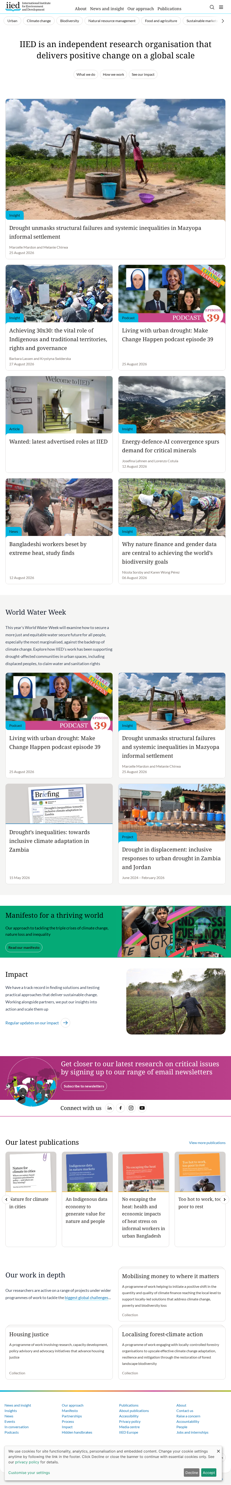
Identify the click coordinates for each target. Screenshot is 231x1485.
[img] (224, 1199)
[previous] (6, 1199)
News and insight (107, 8)
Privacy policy (130, 1421)
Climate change (39, 20)
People (181, 1427)
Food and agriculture (161, 20)
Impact (67, 1427)
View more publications (207, 1142)
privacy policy (27, 1462)
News (9, 1416)
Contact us (184, 1410)
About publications (134, 1410)
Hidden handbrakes (77, 1432)
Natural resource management (112, 20)
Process (68, 1421)
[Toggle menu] (221, 7)
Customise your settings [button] (29, 1472)
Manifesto (70, 1410)
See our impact (143, 74)
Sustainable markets (202, 20)
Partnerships (72, 1416)
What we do (85, 74)
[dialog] (113, 1463)
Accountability (187, 1421)
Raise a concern (188, 1416)
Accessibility (129, 1416)
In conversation (17, 1427)
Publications (169, 8)
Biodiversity (69, 20)
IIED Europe (128, 1432)
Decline (191, 1472)
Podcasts (12, 1432)
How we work (113, 74)
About (80, 8)
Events (10, 1421)
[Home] (28, 7)
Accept (209, 1472)
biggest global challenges (86, 1297)
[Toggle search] (212, 7)
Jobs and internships (192, 1432)
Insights (11, 1410)
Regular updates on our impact (32, 1022)
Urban (12, 20)
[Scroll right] (222, 20)
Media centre (129, 1427)
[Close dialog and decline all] (218, 1449)
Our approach (140, 8)
